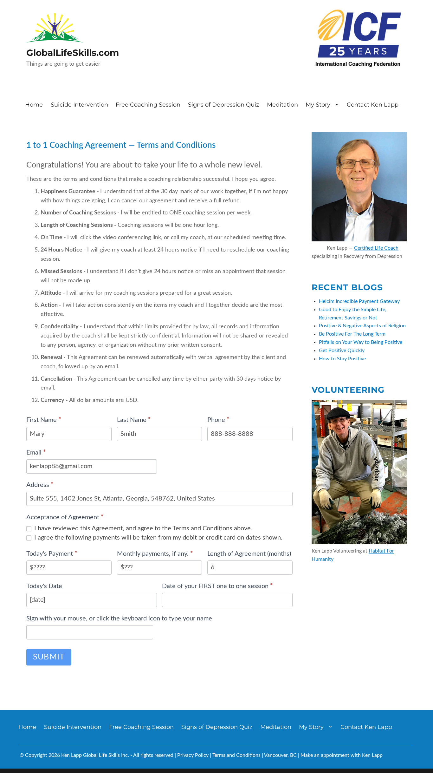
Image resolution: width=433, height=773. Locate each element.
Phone (218, 420)
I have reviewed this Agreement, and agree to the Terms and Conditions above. (142, 528)
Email (36, 452)
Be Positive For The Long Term (352, 334)
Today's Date (44, 586)
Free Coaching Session (148, 104)
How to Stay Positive (342, 358)
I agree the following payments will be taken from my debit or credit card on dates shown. (157, 537)
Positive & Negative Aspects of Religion (362, 325)
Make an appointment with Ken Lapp (342, 755)
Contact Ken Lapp (372, 104)
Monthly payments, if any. (155, 554)
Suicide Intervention (79, 104)
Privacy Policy (193, 755)
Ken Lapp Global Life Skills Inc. (95, 755)
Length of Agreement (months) (249, 554)
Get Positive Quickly (342, 350)
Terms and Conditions (236, 755)
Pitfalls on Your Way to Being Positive (360, 342)
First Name (43, 420)
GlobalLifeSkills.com (72, 52)
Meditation (282, 104)
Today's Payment (51, 554)
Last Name (134, 420)
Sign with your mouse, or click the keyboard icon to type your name (119, 618)
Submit (49, 657)
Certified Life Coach (376, 248)
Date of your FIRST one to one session (217, 586)
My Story (318, 104)
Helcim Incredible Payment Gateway (359, 301)
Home (34, 104)
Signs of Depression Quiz (223, 104)
